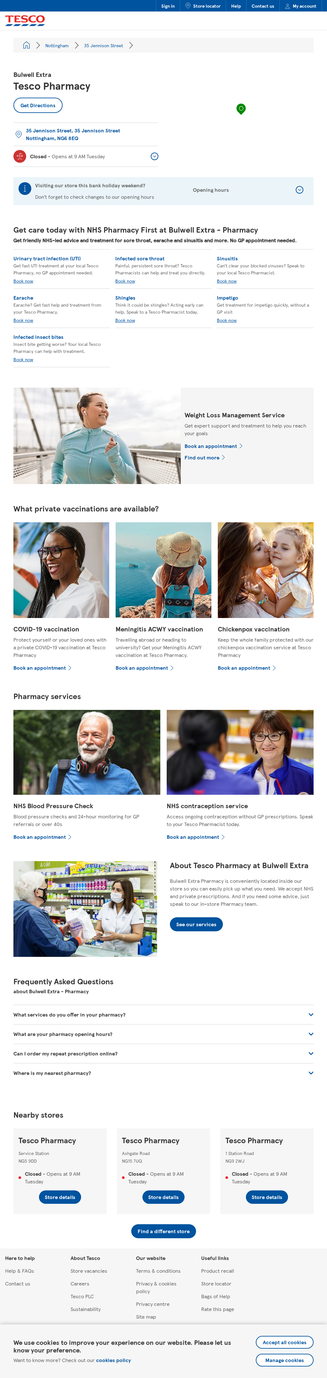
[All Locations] (26, 45)
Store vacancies (89, 1270)
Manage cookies (284, 1360)
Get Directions (34, 103)
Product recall (217, 1270)
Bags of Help (215, 1296)
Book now (23, 281)
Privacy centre (153, 1303)
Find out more (202, 457)
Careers (80, 1283)
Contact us (263, 6)
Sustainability (86, 1309)
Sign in (168, 6)
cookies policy (113, 1360)
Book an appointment (211, 446)
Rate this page (217, 1309)
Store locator (207, 6)
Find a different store (164, 1231)
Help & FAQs (19, 1270)
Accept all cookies (285, 1342)
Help (236, 6)
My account (304, 6)
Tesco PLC (82, 1296)
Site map (146, 1316)
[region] (241, 115)
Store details (60, 1197)
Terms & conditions (158, 1270)
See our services (196, 924)
